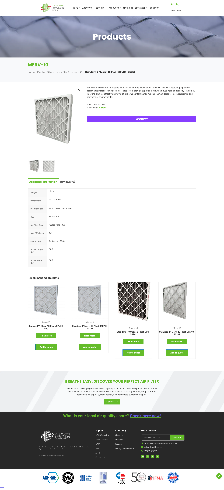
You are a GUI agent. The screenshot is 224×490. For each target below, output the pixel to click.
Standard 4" (75, 72)
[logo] (52, 8)
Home (75, 8)
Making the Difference (124, 448)
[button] (79, 90)
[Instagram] (147, 456)
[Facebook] (142, 456)
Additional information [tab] (43, 181)
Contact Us (112, 401)
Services (100, 8)
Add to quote (46, 347)
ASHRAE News (102, 440)
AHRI (98, 453)
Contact (154, 8)
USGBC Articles (102, 435)
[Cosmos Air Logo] (55, 436)
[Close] (2, 488)
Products (114, 8)
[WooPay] (141, 119)
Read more (46, 335)
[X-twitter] (157, 456)
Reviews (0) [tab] (67, 181)
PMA (97, 448)
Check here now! (145, 415)
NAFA (98, 444)
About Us (87, 8)
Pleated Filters (45, 72)
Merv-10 (61, 72)
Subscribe (177, 437)
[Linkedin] (152, 456)
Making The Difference (134, 8)
